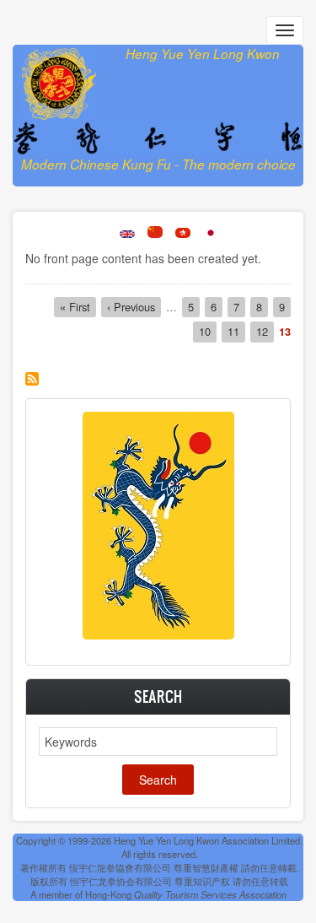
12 (265, 331)
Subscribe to (32, 379)
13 (285, 331)
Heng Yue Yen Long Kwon (203, 53)
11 (236, 331)
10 (208, 331)
